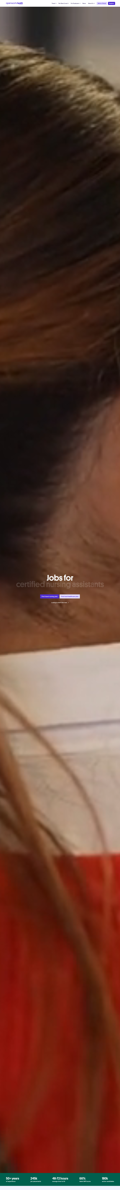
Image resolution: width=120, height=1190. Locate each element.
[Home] (14, 3)
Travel (53, 3)
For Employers (75, 3)
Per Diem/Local (62, 3)
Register (111, 3)
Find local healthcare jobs (69, 596)
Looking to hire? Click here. (59, 602)
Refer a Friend (102, 3)
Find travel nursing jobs (49, 596)
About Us (90, 3)
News (84, 3)
